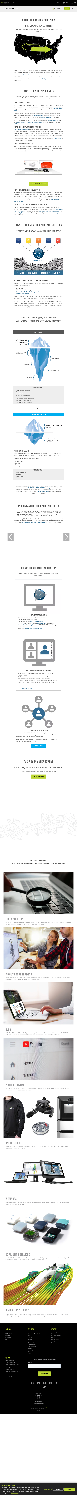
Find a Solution (8, 893)
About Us (30, 1351)
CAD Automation (55, 1353)
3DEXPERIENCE (8, 1353)
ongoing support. (32, 74)
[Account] (72, 3)
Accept (69, 1489)
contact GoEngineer (44, 79)
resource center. (39, 115)
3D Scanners (8, 1357)
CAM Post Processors (56, 1355)
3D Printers (7, 1355)
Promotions (7, 1361)
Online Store (7, 1116)
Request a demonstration (21, 129)
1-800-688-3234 (12, 1382)
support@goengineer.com (15, 1391)
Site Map (38, 1430)
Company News (31, 1362)
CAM (6, 1359)
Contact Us (67, 9)
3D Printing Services (9, 1228)
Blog (5, 1003)
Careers (30, 1359)
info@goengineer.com (14, 1384)
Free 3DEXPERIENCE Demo (38, 184)
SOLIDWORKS (8, 1351)
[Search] (58, 3)
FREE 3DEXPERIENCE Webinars (33, 648)
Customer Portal (32, 1364)
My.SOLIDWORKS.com (36, 641)
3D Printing (54, 1351)
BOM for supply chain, (24, 122)
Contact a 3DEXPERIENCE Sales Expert (33, 522)
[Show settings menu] (57, 180)
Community (30, 1361)
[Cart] (75, 3)
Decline (58, 1489)
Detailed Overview (27, 708)
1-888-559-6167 (12, 1389)
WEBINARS (7, 1172)
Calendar (30, 1357)
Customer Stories (32, 1366)
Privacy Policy (15, 1493)
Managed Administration (57, 1361)
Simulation (53, 1362)
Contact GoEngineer (43, 491)
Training (30, 1373)
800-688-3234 (58, 9)
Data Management (53, 120)
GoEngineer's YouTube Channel (12, 1058)
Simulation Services (9, 1283)
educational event (45, 117)
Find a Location (8, 1395)
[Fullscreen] (61, 180)
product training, (19, 74)
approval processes (37, 122)
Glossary (30, 1368)
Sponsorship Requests (10, 1396)
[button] (66, 3)
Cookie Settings (38, 1425)
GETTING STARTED (10, 9)
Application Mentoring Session (27, 645)
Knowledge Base (32, 1370)
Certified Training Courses (11, 948)
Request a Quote (38, 765)
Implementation (55, 1359)
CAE (16, 124)
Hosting (53, 1357)
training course (41, 643)
